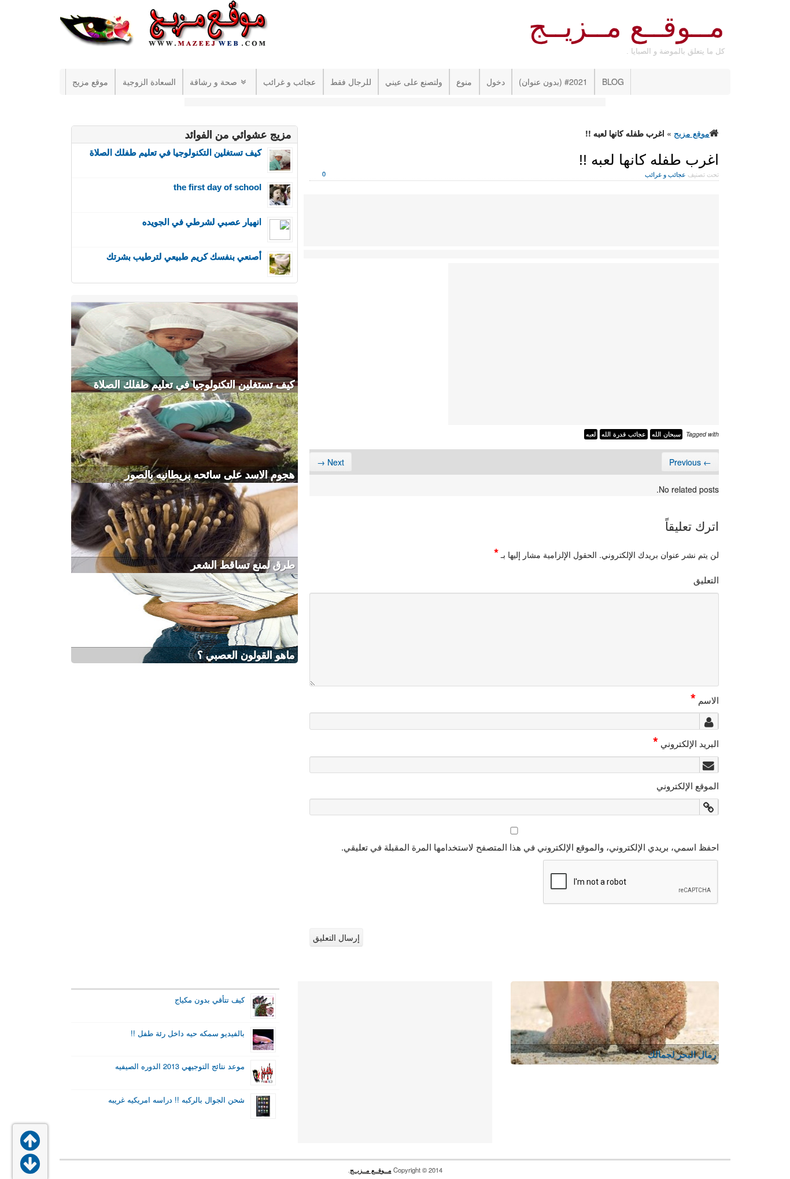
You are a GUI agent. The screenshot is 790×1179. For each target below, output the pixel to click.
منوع (464, 81)
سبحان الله (666, 434)
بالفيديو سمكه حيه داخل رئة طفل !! (188, 1033)
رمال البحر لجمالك (682, 1054)
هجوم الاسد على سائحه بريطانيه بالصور (210, 475)
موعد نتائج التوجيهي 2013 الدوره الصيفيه (180, 1066)
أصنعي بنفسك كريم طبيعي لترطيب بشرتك (183, 256)
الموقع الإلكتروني (687, 785)
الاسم (705, 699)
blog (613, 81)
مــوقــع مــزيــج (627, 27)
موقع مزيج (90, 81)
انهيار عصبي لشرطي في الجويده (201, 222)
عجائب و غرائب (289, 81)
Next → (330, 462)
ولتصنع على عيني (413, 81)
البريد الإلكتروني (686, 743)
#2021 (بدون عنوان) (553, 81)
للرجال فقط (350, 81)
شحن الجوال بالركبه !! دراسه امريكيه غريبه (176, 1100)
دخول (495, 81)
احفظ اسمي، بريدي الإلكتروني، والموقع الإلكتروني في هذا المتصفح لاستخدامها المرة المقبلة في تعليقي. (530, 846)
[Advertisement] (395, 103)
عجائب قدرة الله (623, 434)
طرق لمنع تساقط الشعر (243, 565)
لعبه (591, 434)
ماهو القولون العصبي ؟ (246, 655)
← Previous (690, 462)
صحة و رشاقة (213, 81)
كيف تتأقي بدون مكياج (210, 1000)
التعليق (706, 579)
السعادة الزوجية (149, 81)
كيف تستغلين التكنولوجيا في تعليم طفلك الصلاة (175, 152)
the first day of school (217, 187)
